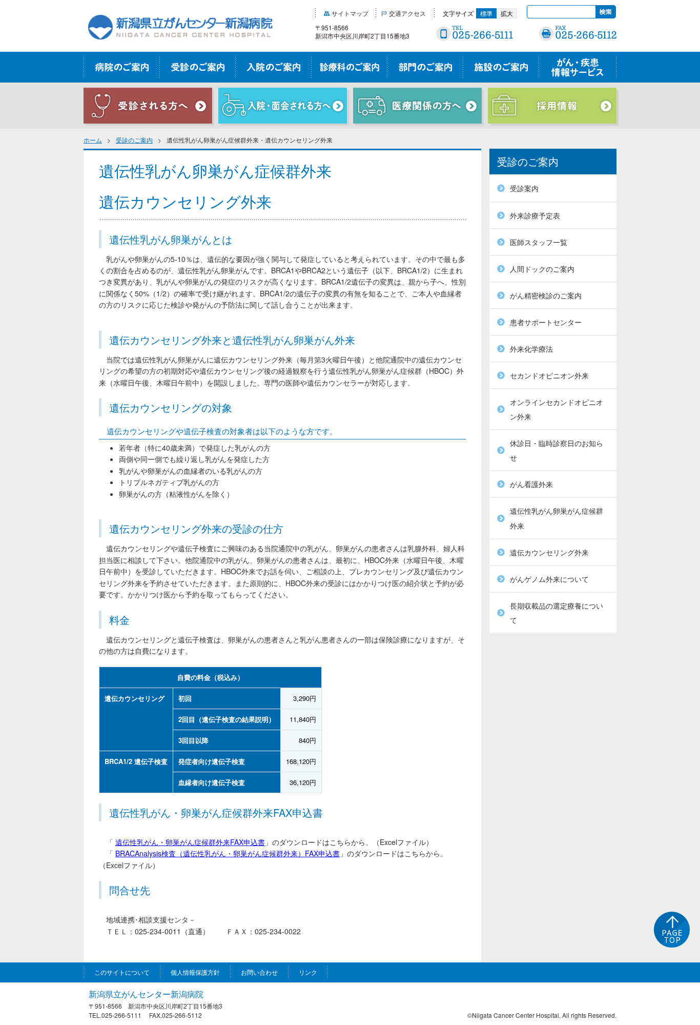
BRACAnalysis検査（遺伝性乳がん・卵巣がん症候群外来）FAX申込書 (227, 853)
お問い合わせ (259, 972)
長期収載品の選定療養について (556, 612)
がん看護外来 (531, 484)
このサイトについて (122, 972)
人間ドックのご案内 (542, 269)
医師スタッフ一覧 (538, 242)
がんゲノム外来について (549, 579)
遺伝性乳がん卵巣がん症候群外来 (556, 518)
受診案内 (524, 188)
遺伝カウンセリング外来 (549, 552)
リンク (308, 972)
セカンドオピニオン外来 (549, 375)
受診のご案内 (134, 139)
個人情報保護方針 (195, 972)
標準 (486, 13)
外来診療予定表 (535, 215)
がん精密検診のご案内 (546, 295)
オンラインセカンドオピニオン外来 (556, 409)
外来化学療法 (531, 349)
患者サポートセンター (546, 322)
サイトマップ (350, 13)
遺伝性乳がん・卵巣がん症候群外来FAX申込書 (190, 842)
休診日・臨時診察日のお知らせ (556, 450)
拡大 (507, 13)
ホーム (93, 139)
